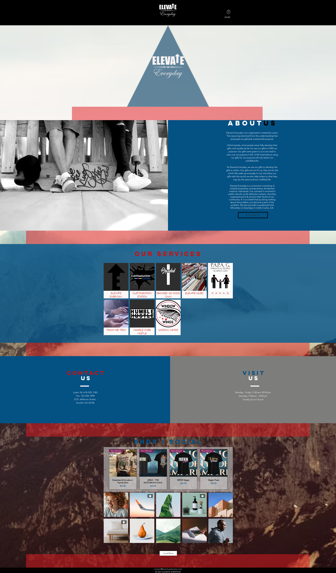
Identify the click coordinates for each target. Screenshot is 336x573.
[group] (168, 469)
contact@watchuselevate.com (168, 569)
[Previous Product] (105, 469)
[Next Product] (231, 469)
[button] (228, 12)
